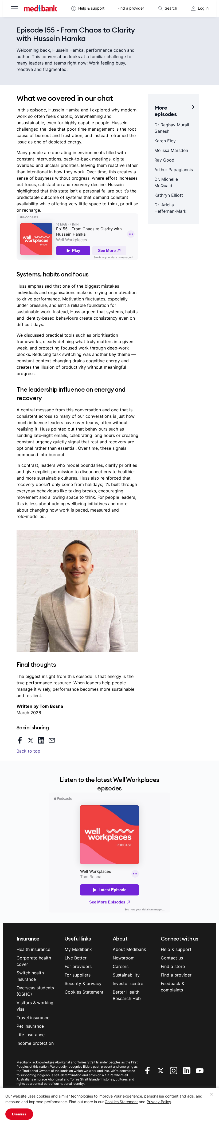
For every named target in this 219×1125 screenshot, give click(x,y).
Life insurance (31, 1034)
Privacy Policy (159, 1101)
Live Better (76, 958)
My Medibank (78, 949)
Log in (203, 8)
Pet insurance (30, 1026)
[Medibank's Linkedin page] (187, 1070)
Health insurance (33, 949)
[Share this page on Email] (52, 740)
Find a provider (131, 8)
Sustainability (126, 975)
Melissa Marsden (171, 150)
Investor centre (128, 983)
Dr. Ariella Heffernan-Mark (170, 208)
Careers (120, 966)
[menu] (14, 9)
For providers (78, 966)
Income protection (35, 1043)
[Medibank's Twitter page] (161, 1070)
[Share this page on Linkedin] (41, 740)
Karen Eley (165, 140)
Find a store (173, 966)
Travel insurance (33, 1017)
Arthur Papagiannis (173, 169)
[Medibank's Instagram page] (174, 1070)
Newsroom (124, 958)
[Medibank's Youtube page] (200, 1070)
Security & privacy (83, 983)
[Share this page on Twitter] (30, 740)
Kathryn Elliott (168, 195)
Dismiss (19, 1114)
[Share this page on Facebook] (20, 740)
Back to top (28, 751)
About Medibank (129, 949)
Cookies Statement (121, 1101)
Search (171, 8)
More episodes (165, 110)
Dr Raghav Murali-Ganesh (172, 128)
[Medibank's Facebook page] (148, 1070)
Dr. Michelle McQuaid (166, 182)
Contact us (172, 958)
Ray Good (164, 160)
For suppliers (78, 975)
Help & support (91, 8)
